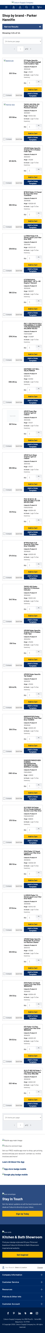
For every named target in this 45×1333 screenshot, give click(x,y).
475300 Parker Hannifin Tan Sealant (32, 675)
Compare (9, 95)
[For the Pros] (13, 7)
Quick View (19, 95)
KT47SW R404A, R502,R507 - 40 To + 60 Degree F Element (32, 281)
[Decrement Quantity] (39, 84)
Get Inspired (22, 1255)
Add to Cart (32, 89)
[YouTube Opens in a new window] (31, 1313)
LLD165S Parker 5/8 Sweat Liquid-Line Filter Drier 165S (32, 237)
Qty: (25, 83)
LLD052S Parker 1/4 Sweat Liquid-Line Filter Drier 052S (32, 896)
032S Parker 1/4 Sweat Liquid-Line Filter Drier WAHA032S (32, 984)
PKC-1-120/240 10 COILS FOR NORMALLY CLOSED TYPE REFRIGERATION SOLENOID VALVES (33, 326)
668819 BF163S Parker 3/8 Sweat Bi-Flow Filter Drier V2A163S (33, 718)
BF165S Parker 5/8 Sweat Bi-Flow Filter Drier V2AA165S (31, 544)
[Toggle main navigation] (6, 7)
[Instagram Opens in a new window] (37, 1313)
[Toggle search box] (26, 7)
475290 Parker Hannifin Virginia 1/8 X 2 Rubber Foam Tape (32, 632)
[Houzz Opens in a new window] (25, 1313)
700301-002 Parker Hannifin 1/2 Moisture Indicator (31, 588)
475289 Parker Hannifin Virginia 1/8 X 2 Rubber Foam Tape (32, 149)
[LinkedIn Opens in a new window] (19, 1313)
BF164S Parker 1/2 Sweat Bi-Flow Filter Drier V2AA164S (33, 193)
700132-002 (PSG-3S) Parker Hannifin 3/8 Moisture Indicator (31, 106)
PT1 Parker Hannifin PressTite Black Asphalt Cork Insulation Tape (32, 62)
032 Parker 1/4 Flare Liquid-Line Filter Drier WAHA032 (32, 1028)
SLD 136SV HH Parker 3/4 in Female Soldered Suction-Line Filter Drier (33, 809)
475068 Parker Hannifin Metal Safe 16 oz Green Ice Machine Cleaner (32, 940)
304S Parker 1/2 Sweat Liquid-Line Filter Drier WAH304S (32, 853)
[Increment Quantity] (39, 81)
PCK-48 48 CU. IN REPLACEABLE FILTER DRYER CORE (32, 500)
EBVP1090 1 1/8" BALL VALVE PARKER (31, 369)
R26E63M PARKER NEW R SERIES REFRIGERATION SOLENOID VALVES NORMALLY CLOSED (32, 764)
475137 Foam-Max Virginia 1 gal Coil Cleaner (30, 413)
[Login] (20, 7)
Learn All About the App (13, 1162)
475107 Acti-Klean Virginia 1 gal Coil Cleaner (30, 456)
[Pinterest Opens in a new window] (14, 1313)
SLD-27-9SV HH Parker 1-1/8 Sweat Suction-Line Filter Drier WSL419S (33, 1072)
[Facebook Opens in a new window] (8, 1313)
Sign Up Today (22, 1214)
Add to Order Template (33, 94)
